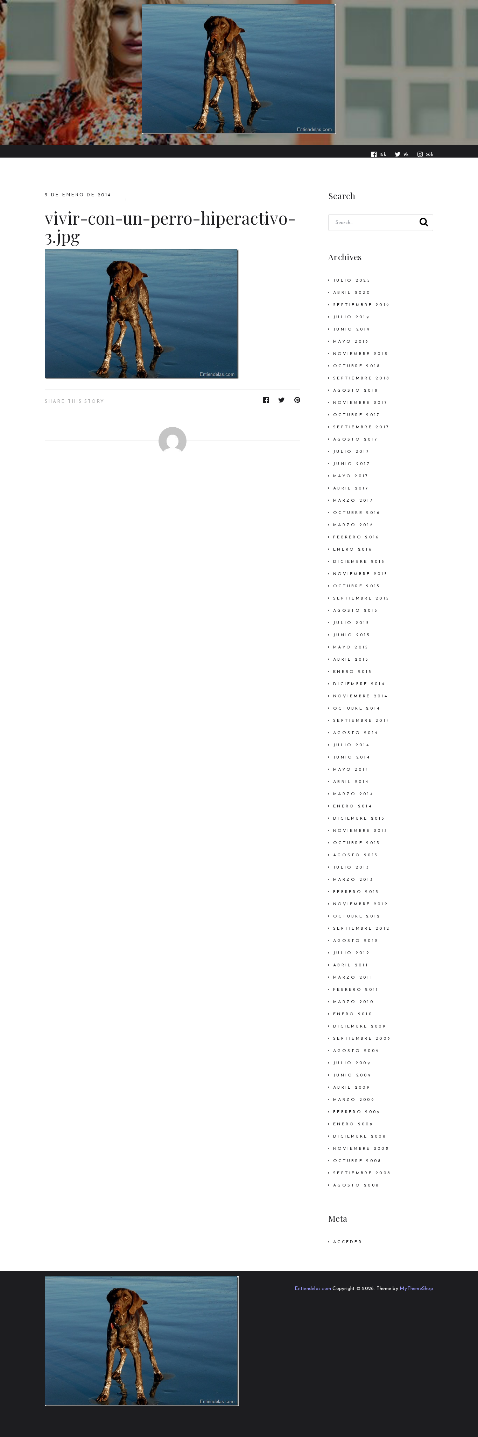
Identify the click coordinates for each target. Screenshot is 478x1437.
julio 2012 (351, 953)
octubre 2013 (356, 843)
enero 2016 (352, 549)
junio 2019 (352, 329)
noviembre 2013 (360, 831)
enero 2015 (352, 672)
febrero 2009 (356, 1112)
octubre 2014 (356, 708)
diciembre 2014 (359, 684)
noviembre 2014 (360, 696)
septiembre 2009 (362, 1039)
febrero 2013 (356, 892)
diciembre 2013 (359, 819)
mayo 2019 (351, 342)
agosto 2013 (355, 855)
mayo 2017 (351, 476)
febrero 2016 (356, 537)
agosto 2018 (355, 391)
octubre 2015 (356, 586)
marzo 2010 (353, 1002)
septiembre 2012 (361, 929)
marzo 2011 (353, 977)
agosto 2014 (355, 733)
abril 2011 (350, 965)
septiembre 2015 (361, 598)
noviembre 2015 (360, 574)
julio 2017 (351, 452)
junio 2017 (352, 464)
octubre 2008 (357, 1161)
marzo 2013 (353, 880)
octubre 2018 (356, 366)
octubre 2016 (356, 513)
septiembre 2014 (361, 721)
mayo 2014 (351, 770)
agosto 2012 (356, 941)
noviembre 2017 (360, 403)
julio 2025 (352, 280)
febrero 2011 (356, 990)
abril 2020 (352, 293)
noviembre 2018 (360, 354)
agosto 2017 (355, 439)
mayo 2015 (351, 647)
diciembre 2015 (359, 562)
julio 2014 (351, 745)
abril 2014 (351, 782)
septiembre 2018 (361, 378)
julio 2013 (351, 867)
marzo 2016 (353, 525)
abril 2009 (351, 1088)
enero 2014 (352, 806)
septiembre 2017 (361, 427)
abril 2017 (351, 488)
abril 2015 (351, 660)
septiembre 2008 (362, 1173)
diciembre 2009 (359, 1026)
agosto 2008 (356, 1185)
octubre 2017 (356, 415)
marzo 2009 (354, 1100)
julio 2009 (352, 1063)
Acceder (348, 1242)
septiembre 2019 (361, 305)
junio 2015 (352, 635)
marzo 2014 (353, 794)
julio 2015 (351, 623)
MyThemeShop (416, 1288)
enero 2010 (353, 1014)
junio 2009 (352, 1075)
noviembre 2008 (361, 1149)
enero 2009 (353, 1124)
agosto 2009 (356, 1051)
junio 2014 (352, 757)
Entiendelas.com (313, 1288)
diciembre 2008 (359, 1136)
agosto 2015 (355, 611)
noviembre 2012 (360, 904)
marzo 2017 (353, 501)
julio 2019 (351, 317)
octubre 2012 (357, 916)
